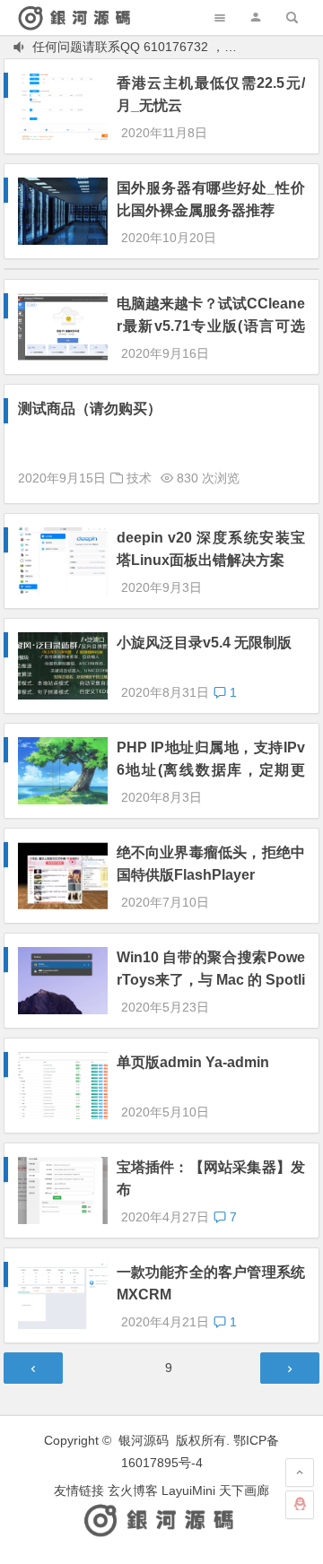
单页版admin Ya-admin (193, 1062)
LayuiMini (188, 1490)
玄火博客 (133, 1490)
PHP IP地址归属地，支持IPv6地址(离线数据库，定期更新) (211, 770)
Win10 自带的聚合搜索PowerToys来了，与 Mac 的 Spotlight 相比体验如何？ (211, 980)
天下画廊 (244, 1490)
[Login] (255, 17)
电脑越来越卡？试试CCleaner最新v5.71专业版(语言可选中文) (211, 326)
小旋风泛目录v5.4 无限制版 (204, 642)
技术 (139, 478)
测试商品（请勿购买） (90, 408)
